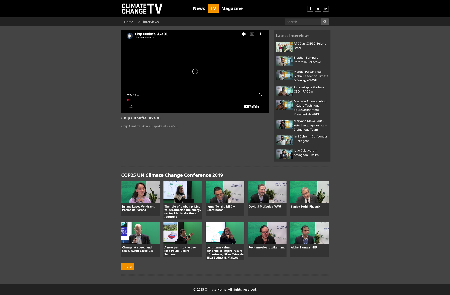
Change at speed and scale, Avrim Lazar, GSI (137, 249)
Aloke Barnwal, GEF (304, 247)
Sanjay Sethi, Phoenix (305, 206)
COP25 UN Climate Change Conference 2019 (172, 175)
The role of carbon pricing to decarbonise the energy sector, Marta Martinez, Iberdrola (182, 212)
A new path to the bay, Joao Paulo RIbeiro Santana (180, 250)
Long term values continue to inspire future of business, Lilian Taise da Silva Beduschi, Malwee (225, 252)
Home (128, 22)
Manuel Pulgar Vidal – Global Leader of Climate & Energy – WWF (311, 76)
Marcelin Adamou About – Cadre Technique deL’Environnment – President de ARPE (310, 107)
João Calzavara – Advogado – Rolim (306, 152)
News (199, 8)
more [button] (128, 266)
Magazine (232, 8)
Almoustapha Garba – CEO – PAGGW (309, 89)
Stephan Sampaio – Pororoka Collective (307, 59)
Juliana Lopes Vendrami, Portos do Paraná (138, 208)
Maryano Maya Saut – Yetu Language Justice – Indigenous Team (310, 125)
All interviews (148, 22)
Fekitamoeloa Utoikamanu (267, 247)
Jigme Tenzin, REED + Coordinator (221, 208)
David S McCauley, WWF (265, 206)
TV (213, 8)
